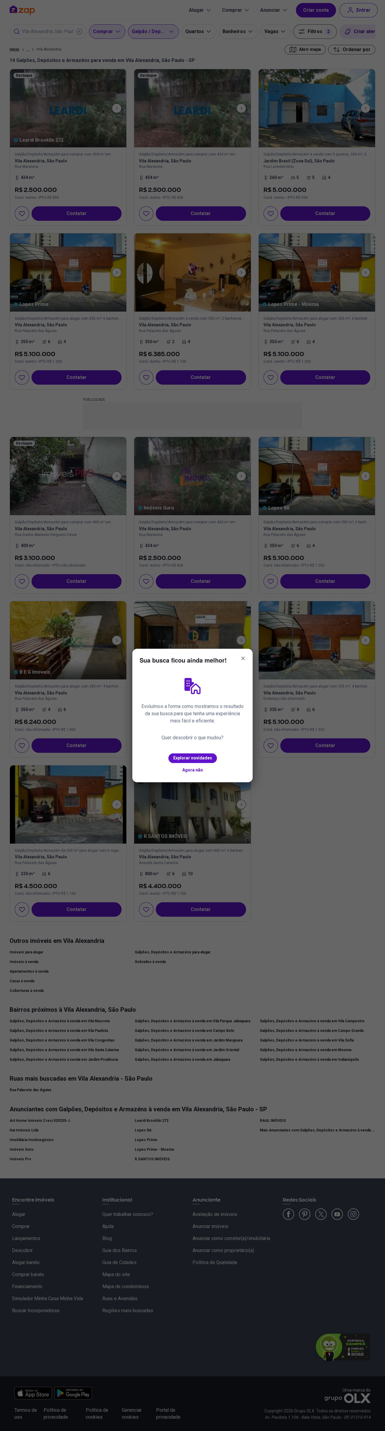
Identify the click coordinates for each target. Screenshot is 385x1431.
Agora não (192, 770)
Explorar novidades (192, 758)
